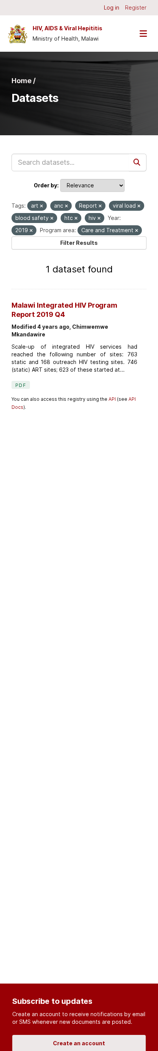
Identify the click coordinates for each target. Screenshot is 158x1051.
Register (135, 7)
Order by (45, 185)
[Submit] (137, 162)
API (112, 399)
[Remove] (41, 206)
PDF (20, 385)
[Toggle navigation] (143, 33)
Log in (111, 7)
